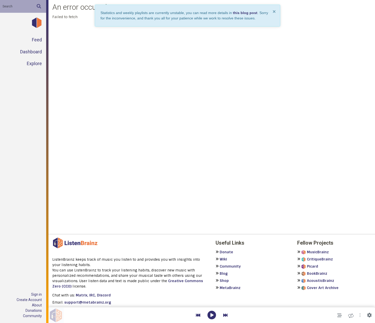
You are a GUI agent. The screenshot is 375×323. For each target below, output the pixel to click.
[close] (274, 11)
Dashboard (31, 51)
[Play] (212, 315)
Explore (34, 63)
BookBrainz (317, 273)
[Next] (225, 315)
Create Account (29, 300)
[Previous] (198, 315)
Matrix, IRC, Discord (93, 295)
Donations (34, 310)
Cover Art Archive (323, 287)
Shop (224, 280)
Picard (312, 266)
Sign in (36, 294)
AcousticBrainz (320, 280)
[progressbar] (211, 307)
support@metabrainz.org (87, 302)
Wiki (223, 259)
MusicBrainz (318, 252)
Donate (226, 252)
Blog (224, 273)
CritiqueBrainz (320, 259)
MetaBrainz (230, 287)
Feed (37, 39)
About (37, 305)
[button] (360, 315)
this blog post (245, 13)
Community (32, 316)
